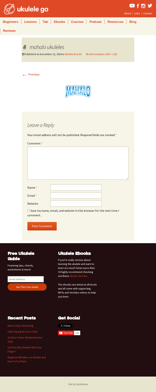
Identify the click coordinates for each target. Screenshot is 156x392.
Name (32, 187)
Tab (45, 22)
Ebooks (59, 22)
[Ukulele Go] (21, 9)
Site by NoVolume (78, 384)
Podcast (95, 22)
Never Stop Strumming (20, 325)
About (127, 13)
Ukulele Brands (73, 54)
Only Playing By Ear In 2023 (22, 331)
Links (137, 13)
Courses (77, 22)
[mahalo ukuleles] (78, 91)
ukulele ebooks (78, 276)
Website (32, 203)
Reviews (9, 31)
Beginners (10, 22)
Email (32, 195)
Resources (115, 22)
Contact (147, 13)
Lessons (30, 22)
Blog (132, 22)
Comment (35, 143)
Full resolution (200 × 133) (103, 54)
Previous (31, 74)
